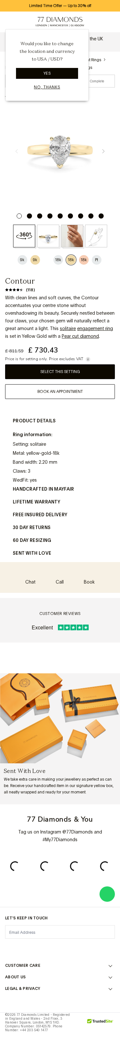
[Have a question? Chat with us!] (107, 894)
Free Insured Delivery (40, 514)
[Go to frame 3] (39, 216)
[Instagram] (9, 948)
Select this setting (60, 372)
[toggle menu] (10, 22)
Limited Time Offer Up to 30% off (60, 6)
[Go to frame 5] (60, 216)
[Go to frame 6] (70, 216)
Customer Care (22, 965)
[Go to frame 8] (90, 216)
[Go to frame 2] (29, 216)
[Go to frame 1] (19, 216)
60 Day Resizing (32, 540)
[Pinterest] (60, 948)
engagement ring (95, 328)
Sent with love (32, 553)
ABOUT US (15, 977)
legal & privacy (22, 989)
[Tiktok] (111, 948)
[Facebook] (26, 948)
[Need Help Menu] (24, 22)
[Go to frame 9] (101, 216)
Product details (34, 421)
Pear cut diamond (80, 336)
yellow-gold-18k (43, 453)
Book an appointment (60, 392)
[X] (43, 948)
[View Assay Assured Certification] (79, 1025)
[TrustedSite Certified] (100, 1025)
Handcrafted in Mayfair (43, 489)
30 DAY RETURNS (32, 527)
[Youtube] (94, 948)
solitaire (68, 328)
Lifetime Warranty (36, 502)
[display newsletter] (106, 931)
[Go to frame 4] (49, 216)
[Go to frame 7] (80, 216)
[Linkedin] (77, 948)
